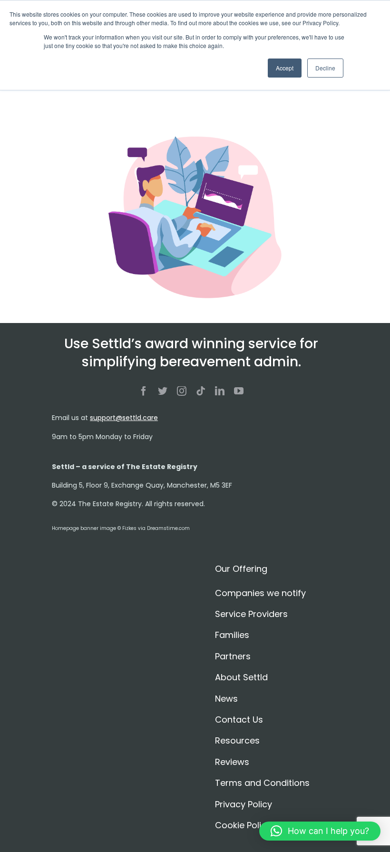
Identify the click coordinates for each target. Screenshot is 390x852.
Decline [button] (325, 68)
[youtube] (239, 391)
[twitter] (162, 391)
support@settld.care (124, 417)
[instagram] (181, 391)
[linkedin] (219, 391)
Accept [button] (284, 68)
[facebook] (143, 391)
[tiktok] (200, 391)
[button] (319, 831)
